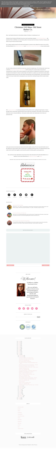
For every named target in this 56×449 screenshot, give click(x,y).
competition (20, 414)
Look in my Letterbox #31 (24, 380)
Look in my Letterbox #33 (24, 369)
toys (19, 426)
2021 (19, 347)
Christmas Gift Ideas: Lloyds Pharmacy (26, 365)
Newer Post (10, 265)
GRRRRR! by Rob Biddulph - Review (26, 371)
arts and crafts (20, 407)
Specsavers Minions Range (18, 205)
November (21, 356)
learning (19, 423)
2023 (19, 344)
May (20, 391)
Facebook (35, 156)
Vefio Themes (34, 444)
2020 (19, 348)
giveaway (20, 421)
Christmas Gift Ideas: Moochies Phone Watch (21, 220)
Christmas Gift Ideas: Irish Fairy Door (19, 213)
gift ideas (20, 419)
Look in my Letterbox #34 (24, 360)
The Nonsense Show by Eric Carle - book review (28, 367)
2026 (19, 341)
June (20, 390)
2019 (19, 349)
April (20, 393)
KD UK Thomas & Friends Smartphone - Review (28, 364)
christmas (20, 412)
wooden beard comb (20, 46)
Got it (31, 6)
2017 (19, 351)
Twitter (40, 156)
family (19, 417)
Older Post (45, 265)
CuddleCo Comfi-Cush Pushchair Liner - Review (28, 384)
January (21, 396)
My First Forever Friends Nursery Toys (26, 374)
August (20, 388)
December (21, 355)
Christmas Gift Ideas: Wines (24, 376)
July (20, 389)
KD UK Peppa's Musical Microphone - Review (28, 377)
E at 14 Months (22, 381)
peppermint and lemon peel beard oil (17, 69)
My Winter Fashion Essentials (25, 361)
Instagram (31, 156)
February (21, 395)
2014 (19, 397)
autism (19, 408)
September (21, 387)
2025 (19, 342)
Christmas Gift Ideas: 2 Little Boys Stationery (28, 370)
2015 (19, 354)
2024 (19, 343)
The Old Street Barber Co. (42, 38)
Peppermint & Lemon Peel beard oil (33, 46)
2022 (19, 346)
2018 (19, 350)
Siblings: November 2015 (24, 368)
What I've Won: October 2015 (25, 382)
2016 (19, 353)
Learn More (26, 6)
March (20, 394)
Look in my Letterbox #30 (24, 383)
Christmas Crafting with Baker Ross (26, 357)
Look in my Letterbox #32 (24, 375)
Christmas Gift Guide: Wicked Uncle (26, 359)
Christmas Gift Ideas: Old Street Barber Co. (27, 378)
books (19, 410)
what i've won (20, 428)
